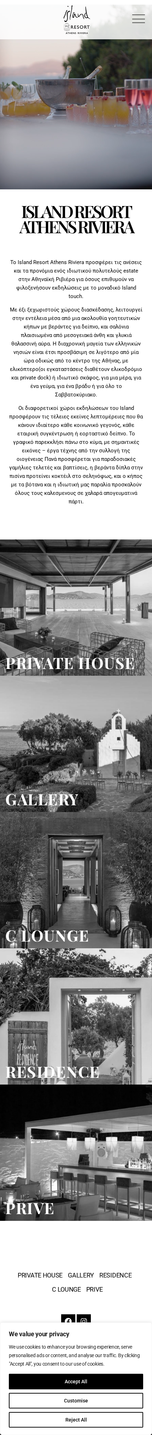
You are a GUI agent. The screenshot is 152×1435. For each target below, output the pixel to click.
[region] (76, 1378)
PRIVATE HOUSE (40, 1275)
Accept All (76, 1381)
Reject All (76, 1420)
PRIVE (94, 1289)
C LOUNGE (66, 1289)
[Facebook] (68, 1321)
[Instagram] (84, 1321)
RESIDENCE (115, 1275)
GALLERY (81, 1275)
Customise (76, 1400)
